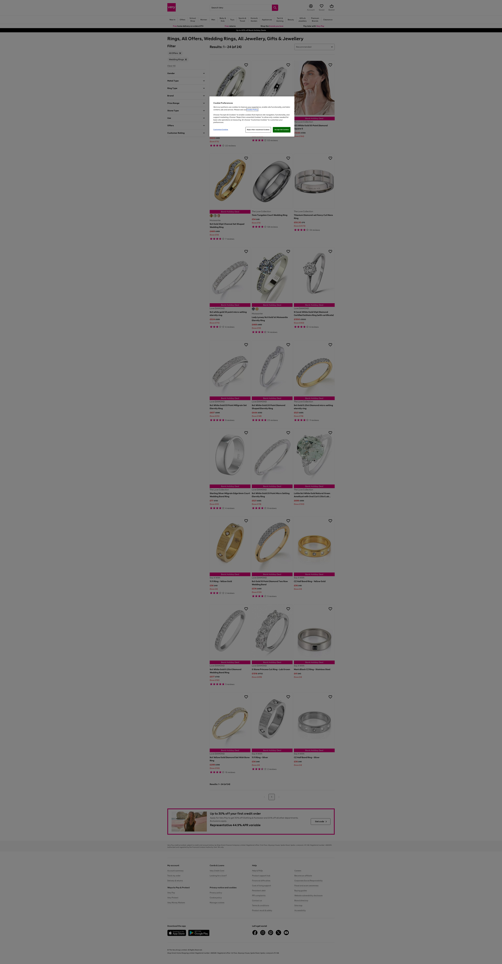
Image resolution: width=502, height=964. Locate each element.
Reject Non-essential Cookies (258, 130)
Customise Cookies (220, 129)
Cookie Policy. (252, 109)
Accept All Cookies (282, 130)
